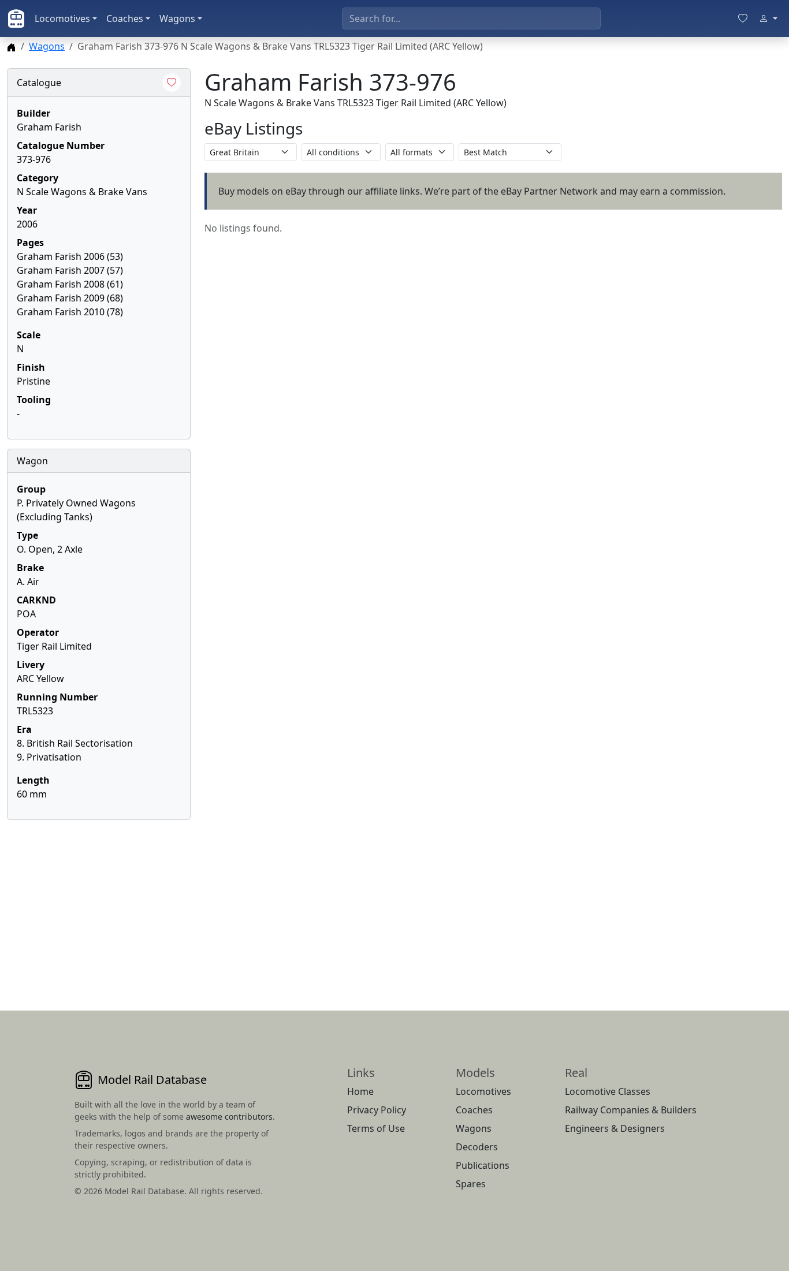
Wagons (177, 18)
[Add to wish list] (171, 82)
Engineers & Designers (615, 1128)
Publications (482, 1165)
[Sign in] (768, 18)
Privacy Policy (376, 1110)
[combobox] (471, 18)
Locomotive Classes (607, 1091)
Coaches (124, 18)
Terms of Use (376, 1128)
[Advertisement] (99, 901)
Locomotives (62, 18)
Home (360, 1091)
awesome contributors (229, 1116)
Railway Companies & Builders (631, 1110)
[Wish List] (743, 18)
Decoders (477, 1146)
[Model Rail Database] (16, 18)
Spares (471, 1183)
